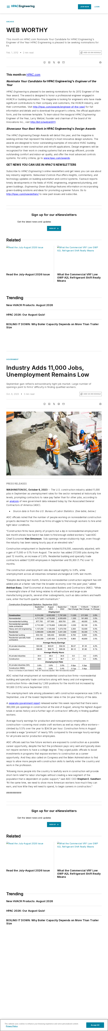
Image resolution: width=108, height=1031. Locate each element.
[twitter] (54, 62)
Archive (10, 22)
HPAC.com (33, 74)
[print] (100, 62)
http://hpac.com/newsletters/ (22, 194)
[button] (8, 7)
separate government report (24, 703)
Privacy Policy (12, 1026)
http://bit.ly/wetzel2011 (43, 122)
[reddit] (58, 62)
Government (12, 359)
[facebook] (44, 62)
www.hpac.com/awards (57, 158)
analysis (14, 501)
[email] (63, 62)
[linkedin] (49, 62)
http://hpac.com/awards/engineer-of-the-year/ (59, 106)
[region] (54, 1025)
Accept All (95, 1025)
